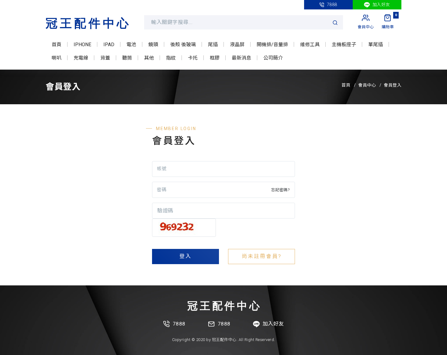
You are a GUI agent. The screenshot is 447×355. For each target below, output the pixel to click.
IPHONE (82, 44)
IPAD (108, 44)
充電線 (81, 58)
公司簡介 (273, 58)
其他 (149, 58)
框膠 (215, 58)
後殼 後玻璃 (183, 44)
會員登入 (392, 85)
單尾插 (375, 44)
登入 (185, 256)
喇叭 (56, 58)
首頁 (56, 44)
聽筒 (127, 58)
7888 (331, 4)
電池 (131, 44)
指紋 (171, 58)
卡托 (193, 58)
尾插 (213, 44)
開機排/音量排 (272, 44)
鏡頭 (153, 44)
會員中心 (367, 85)
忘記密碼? (280, 190)
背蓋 (105, 58)
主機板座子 (344, 44)
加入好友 (380, 4)
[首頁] (88, 22)
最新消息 (241, 58)
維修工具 (310, 44)
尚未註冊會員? (262, 256)
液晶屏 (237, 44)
